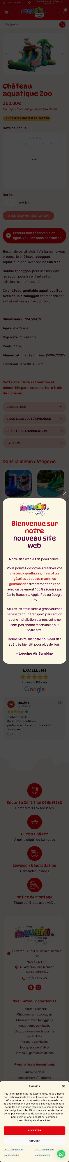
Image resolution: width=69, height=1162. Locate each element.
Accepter (34, 1130)
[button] (63, 1086)
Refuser (34, 1140)
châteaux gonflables (25, 573)
